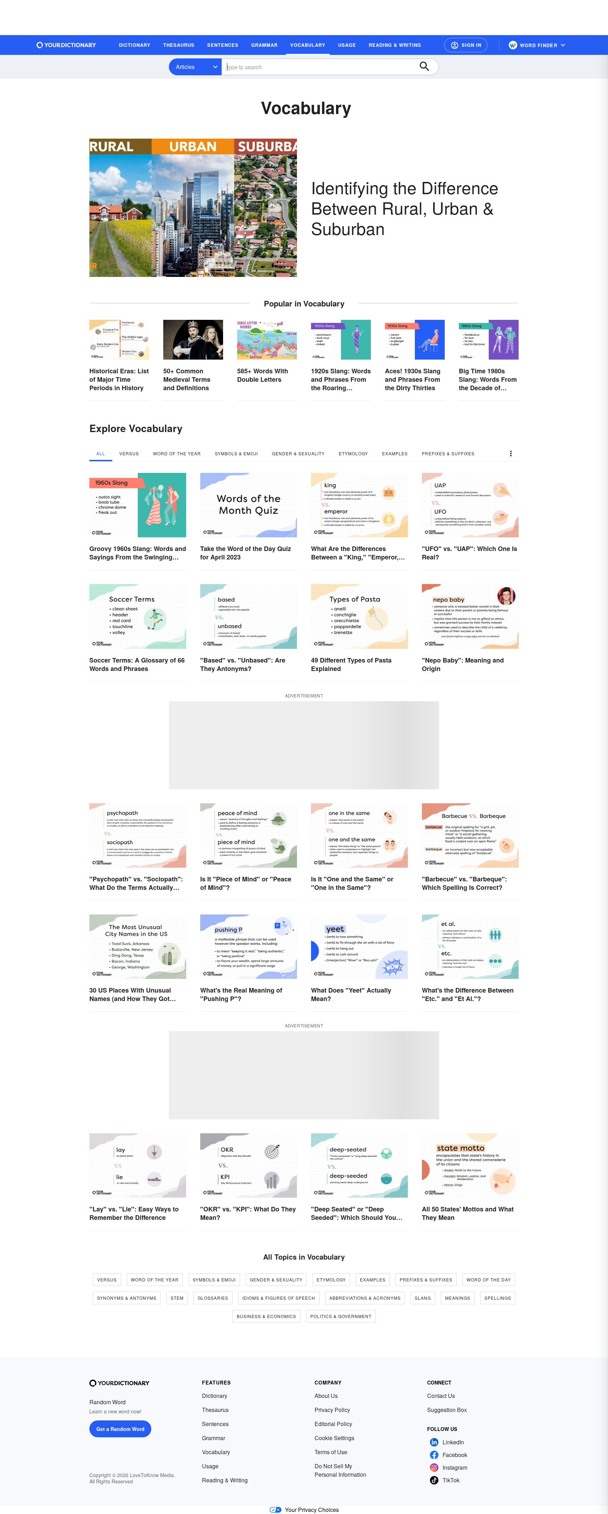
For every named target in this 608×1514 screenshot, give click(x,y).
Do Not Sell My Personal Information (340, 1470)
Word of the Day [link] (489, 1279)
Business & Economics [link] (266, 1316)
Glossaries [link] (213, 1298)
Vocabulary (216, 1452)
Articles (185, 67)
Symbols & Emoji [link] (214, 1279)
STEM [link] (177, 1298)
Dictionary (214, 1396)
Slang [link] (423, 1298)
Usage (210, 1466)
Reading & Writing (225, 1480)
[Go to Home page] (66, 45)
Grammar (213, 1438)
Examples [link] (373, 1279)
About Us (326, 1396)
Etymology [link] (331, 1279)
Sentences (215, 1424)
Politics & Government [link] (341, 1316)
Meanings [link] (457, 1298)
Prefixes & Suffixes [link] (426, 1279)
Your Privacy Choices (312, 1510)
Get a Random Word (120, 1428)
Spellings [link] (497, 1298)
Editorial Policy (333, 1424)
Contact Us (441, 1396)
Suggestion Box (447, 1410)
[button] (466, 45)
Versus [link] (107, 1279)
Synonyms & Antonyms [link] (127, 1298)
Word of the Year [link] (155, 1279)
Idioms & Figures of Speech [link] (278, 1298)
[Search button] (427, 67)
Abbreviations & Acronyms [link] (365, 1298)
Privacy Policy (332, 1410)
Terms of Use (331, 1452)
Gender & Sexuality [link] (276, 1279)
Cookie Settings (334, 1438)
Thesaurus (215, 1410)
